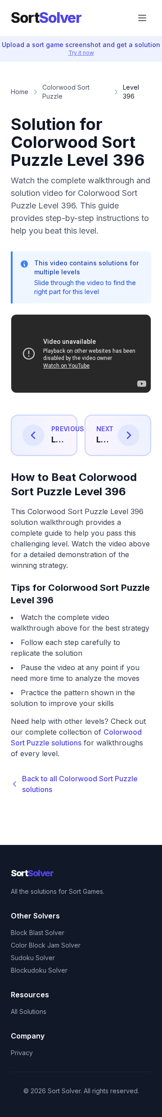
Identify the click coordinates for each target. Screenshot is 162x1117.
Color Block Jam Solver (46, 945)
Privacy (22, 1052)
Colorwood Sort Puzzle (66, 91)
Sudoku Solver (33, 957)
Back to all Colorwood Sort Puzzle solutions (80, 784)
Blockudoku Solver (39, 970)
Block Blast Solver (37, 932)
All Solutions (28, 1011)
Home (19, 91)
